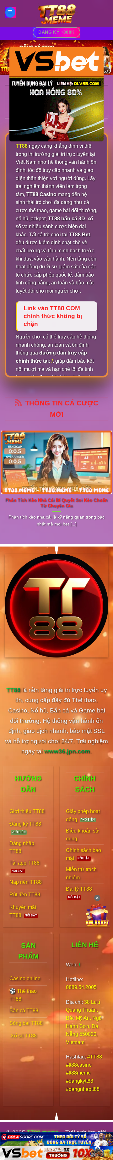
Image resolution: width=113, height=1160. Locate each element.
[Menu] (10, 12)
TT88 (22, 146)
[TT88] (56, 13)
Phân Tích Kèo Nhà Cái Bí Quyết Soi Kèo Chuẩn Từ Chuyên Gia (56, 503)
